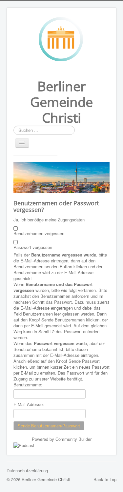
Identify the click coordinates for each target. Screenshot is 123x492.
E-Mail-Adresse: (28, 404)
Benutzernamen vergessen (38, 233)
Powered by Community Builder (62, 439)
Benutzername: (27, 385)
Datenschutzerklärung (27, 470)
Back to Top (104, 479)
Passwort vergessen (32, 247)
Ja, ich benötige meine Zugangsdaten (49, 220)
